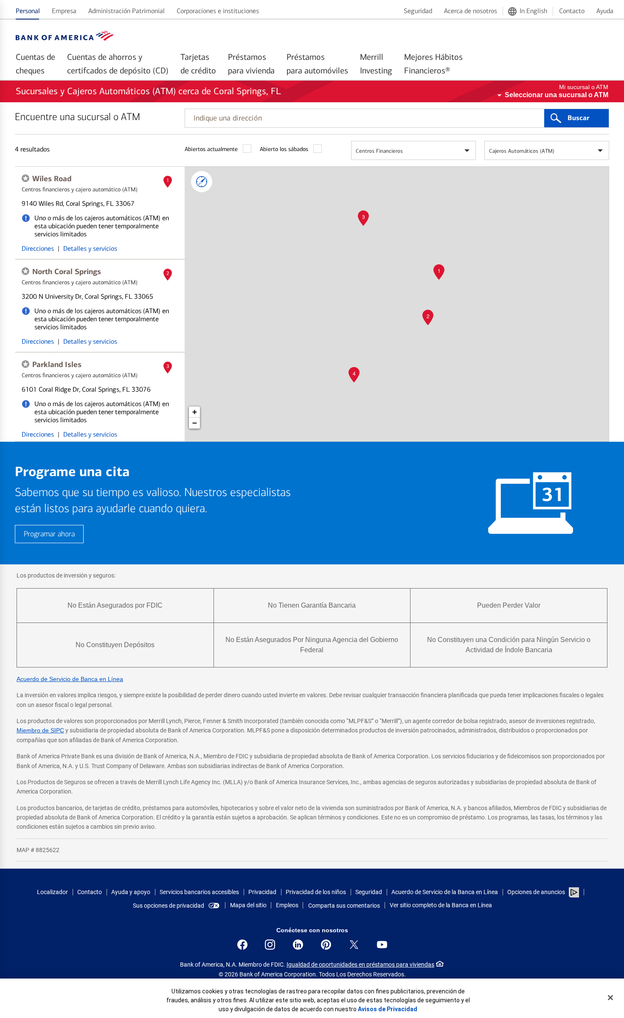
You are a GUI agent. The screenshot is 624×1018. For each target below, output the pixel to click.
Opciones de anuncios (536, 892)
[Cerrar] (610, 997)
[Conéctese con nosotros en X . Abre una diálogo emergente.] (354, 944)
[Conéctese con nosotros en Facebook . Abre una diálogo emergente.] (242, 944)
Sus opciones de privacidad (168, 905)
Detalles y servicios (90, 248)
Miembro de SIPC (40, 730)
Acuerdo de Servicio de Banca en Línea (70, 679)
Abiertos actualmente (211, 149)
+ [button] (194, 411)
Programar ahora (49, 534)
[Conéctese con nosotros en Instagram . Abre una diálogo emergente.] (270, 944)
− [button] (194, 422)
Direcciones (38, 248)
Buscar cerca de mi (201, 181)
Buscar (578, 118)
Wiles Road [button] (51, 178)
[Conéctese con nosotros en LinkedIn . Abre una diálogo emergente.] (298, 944)
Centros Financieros (379, 151)
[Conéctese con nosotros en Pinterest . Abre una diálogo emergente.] (326, 944)
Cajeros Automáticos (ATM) (521, 151)
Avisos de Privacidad (387, 1009)
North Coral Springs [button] (66, 271)
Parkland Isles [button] (57, 364)
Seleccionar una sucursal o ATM (556, 94)
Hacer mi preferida (25, 178)
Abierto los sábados (284, 149)
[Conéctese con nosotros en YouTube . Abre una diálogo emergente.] (382, 944)
